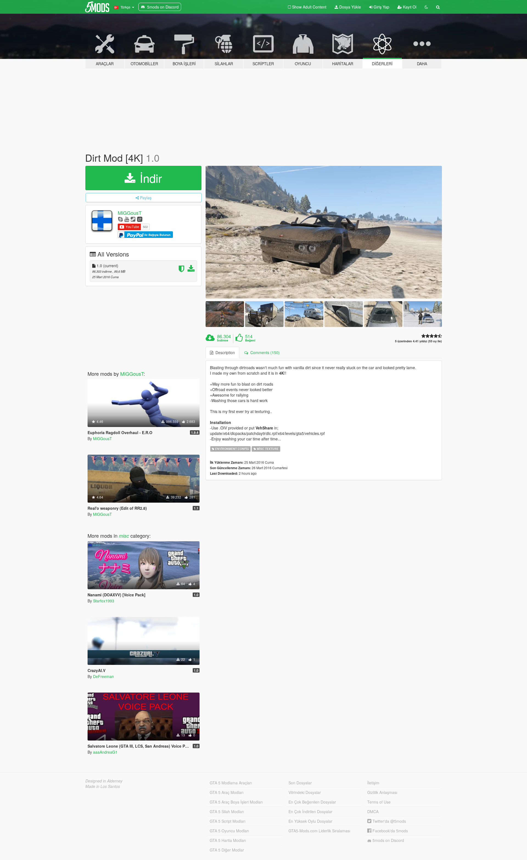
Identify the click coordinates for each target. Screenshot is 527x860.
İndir (149, 178)
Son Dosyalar (300, 782)
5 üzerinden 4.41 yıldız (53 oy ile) (418, 341)
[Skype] (120, 219)
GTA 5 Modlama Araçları (231, 782)
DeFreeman (103, 676)
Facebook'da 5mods (389, 830)
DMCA (373, 811)
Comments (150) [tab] (264, 352)
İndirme (222, 340)
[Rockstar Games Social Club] (140, 219)
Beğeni (250, 340)
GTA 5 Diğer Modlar (227, 850)
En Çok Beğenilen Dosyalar (312, 802)
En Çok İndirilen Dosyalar (310, 811)
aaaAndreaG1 (105, 752)
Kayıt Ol (409, 7)
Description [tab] (224, 352)
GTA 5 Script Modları (227, 821)
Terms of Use (379, 802)
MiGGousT (130, 212)
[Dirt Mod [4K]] (324, 232)
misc (124, 535)
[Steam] (133, 219)
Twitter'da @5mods (388, 821)
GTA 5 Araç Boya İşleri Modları (236, 802)
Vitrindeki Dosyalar (304, 792)
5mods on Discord (387, 840)
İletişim (373, 782)
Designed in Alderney (103, 781)
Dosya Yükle (349, 7)
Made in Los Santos (102, 786)
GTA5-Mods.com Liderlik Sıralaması (319, 830)
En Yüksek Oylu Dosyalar (310, 821)
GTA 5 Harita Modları (228, 840)
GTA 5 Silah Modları (227, 811)
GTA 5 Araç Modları (226, 792)
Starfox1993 (103, 600)
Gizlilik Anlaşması (382, 792)
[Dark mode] (426, 7)
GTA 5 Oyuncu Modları (229, 830)
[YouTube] (126, 219)
